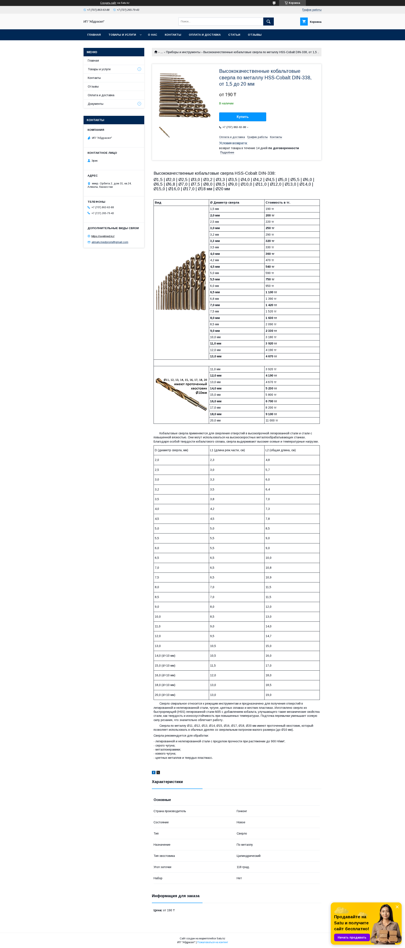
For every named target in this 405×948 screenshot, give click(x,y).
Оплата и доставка (205, 34)
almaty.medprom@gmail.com (110, 242)
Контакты (173, 34)
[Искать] (268, 22)
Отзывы (255, 34)
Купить (243, 117)
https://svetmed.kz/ (103, 236)
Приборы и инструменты (183, 52)
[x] (158, 773)
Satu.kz (221, 938)
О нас (152, 34)
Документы (95, 103)
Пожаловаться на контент (212, 942)
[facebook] (153, 773)
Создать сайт (108, 2)
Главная (94, 34)
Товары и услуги (122, 34)
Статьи (234, 34)
